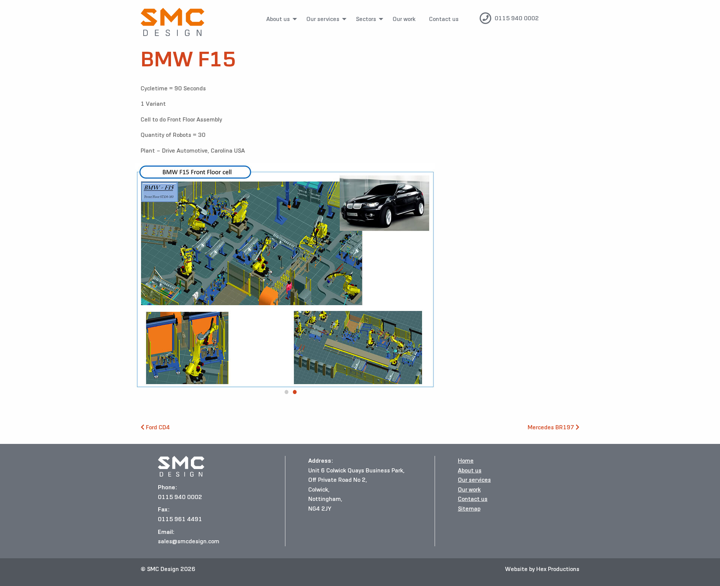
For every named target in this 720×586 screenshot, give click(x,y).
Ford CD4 (157, 427)
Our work (404, 19)
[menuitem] (279, 19)
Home (466, 460)
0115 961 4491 (180, 519)
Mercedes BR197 (552, 427)
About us (278, 19)
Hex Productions (557, 569)
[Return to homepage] (172, 22)
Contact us (444, 19)
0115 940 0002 (517, 18)
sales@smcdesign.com (188, 541)
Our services (322, 19)
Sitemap (469, 508)
